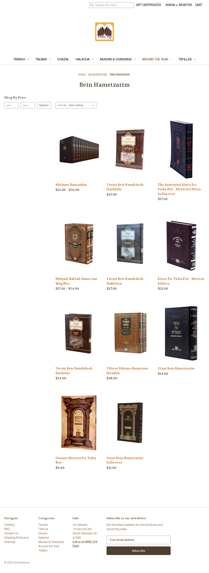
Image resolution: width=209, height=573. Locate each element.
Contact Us (11, 533)
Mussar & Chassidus (116, 59)
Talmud (41, 59)
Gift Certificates (148, 5)
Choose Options (79, 156)
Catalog (9, 524)
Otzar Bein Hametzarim (176, 368)
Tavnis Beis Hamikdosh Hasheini (74, 370)
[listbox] (82, 105)
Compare (77, 149)
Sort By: (62, 105)
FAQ (7, 529)
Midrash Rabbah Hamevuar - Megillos (77, 281)
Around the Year (155, 59)
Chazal (63, 59)
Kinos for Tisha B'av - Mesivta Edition (181, 281)
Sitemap (9, 542)
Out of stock (79, 340)
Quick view (76, 142)
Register (185, 5)
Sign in (170, 5)
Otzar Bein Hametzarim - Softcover (126, 460)
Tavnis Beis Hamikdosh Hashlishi (125, 187)
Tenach (19, 59)
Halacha (83, 59)
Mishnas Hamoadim (71, 185)
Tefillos (185, 59)
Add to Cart (130, 156)
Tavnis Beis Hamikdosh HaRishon (125, 281)
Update (44, 105)
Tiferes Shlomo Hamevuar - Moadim (128, 370)
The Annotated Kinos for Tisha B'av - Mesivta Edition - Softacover (180, 189)
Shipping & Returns (16, 537)
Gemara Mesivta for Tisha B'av (76, 460)
